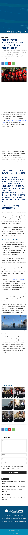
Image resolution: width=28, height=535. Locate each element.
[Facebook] (2, 63)
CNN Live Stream (6, 494)
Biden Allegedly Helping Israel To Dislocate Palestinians (12, 490)
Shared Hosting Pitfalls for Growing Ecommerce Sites (13, 482)
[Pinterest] (9, 63)
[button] (2, 31)
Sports (6, 37)
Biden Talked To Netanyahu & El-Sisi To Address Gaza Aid (13, 498)
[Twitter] (6, 63)
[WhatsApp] (13, 63)
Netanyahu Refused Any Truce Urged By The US (13, 486)
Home (2, 34)
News (6, 34)
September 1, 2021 (9, 208)
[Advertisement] (14, 15)
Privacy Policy (11, 530)
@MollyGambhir (9, 193)
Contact (17, 530)
